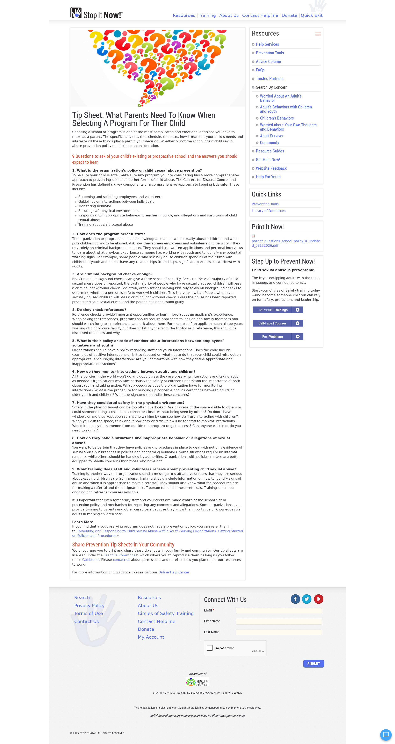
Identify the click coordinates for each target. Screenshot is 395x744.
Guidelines (90, 560)
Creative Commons (121, 555)
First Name (212, 621)
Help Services (267, 44)
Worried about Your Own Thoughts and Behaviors (288, 127)
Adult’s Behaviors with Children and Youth (286, 109)
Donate (289, 15)
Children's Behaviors (277, 118)
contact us (121, 560)
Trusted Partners (269, 78)
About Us (229, 15)
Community (269, 142)
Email (209, 610)
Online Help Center (173, 572)
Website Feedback (271, 168)
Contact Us (86, 621)
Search (82, 597)
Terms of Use (88, 613)
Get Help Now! (268, 159)
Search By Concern (271, 87)
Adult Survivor (271, 135)
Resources (184, 15)
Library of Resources (269, 211)
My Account (151, 637)
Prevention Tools (270, 53)
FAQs (260, 70)
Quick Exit (312, 15)
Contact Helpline (260, 15)
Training (207, 15)
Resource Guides (270, 151)
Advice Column (268, 61)
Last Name (211, 632)
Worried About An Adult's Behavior (281, 98)
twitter (307, 599)
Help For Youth (268, 176)
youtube (318, 599)
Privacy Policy (89, 605)
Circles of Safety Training (166, 613)
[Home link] (96, 13)
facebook (295, 599)
